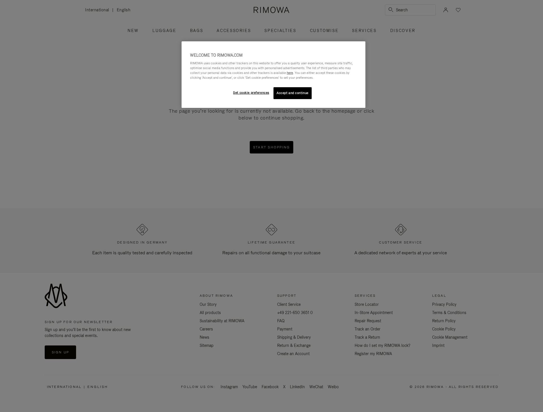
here (290, 73)
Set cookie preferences (251, 92)
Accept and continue (293, 93)
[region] (273, 74)
